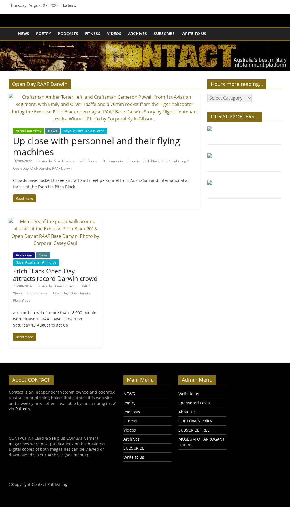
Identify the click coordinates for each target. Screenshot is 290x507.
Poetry (43, 33)
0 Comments (113, 161)
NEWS (23, 33)
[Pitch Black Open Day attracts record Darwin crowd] (55, 221)
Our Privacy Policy (195, 421)
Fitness (92, 33)
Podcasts (68, 33)
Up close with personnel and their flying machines (96, 146)
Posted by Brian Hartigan (57, 286)
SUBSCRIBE (164, 33)
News (52, 130)
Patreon (22, 408)
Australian (24, 255)
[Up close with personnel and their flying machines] (104, 97)
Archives (137, 33)
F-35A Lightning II (175, 161)
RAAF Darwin (62, 168)
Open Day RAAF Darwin (31, 168)
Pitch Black (21, 300)
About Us (187, 412)
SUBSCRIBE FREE (194, 430)
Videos (114, 33)
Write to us (194, 33)
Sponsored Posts (194, 402)
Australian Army (28, 130)
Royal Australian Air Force (84, 130)
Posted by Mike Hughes (55, 161)
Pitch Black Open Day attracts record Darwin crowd (55, 274)
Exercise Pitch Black (143, 161)
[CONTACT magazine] (11, 30)
